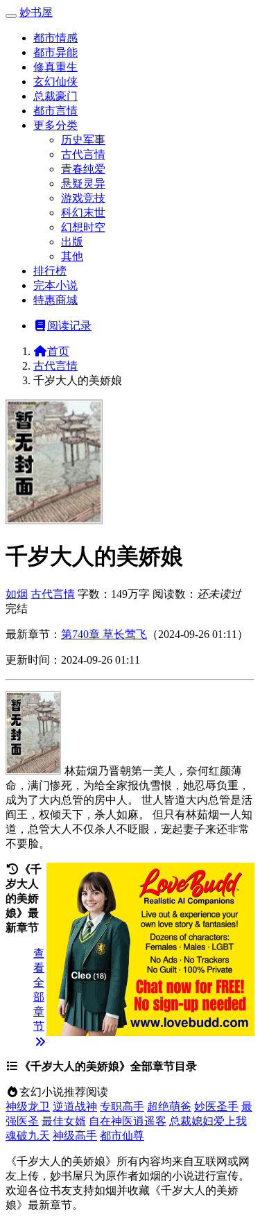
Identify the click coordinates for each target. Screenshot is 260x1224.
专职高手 (122, 1106)
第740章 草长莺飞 (104, 634)
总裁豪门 (55, 96)
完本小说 (55, 285)
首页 (58, 351)
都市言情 (55, 111)
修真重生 (55, 67)
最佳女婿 (64, 1121)
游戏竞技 (83, 198)
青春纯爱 (83, 169)
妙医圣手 (216, 1106)
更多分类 (55, 125)
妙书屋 (36, 12)
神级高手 (75, 1135)
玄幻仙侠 (55, 81)
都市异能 (55, 52)
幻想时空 (83, 227)
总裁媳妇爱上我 (208, 1121)
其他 (72, 256)
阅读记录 (69, 325)
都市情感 (55, 38)
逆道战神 (75, 1106)
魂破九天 (28, 1135)
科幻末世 (83, 212)
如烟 (17, 594)
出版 (72, 242)
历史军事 (83, 140)
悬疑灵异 (83, 183)
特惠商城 (55, 300)
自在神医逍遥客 (127, 1121)
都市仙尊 (122, 1135)
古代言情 (83, 154)
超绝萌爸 (169, 1106)
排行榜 (50, 271)
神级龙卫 (28, 1106)
